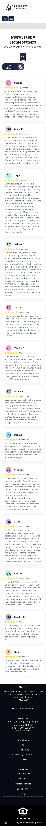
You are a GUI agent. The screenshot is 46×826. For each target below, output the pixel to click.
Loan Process (23, 779)
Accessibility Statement (23, 755)
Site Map (23, 760)
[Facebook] (18, 818)
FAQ (23, 794)
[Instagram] (21, 818)
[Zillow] (29, 818)
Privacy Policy (23, 749)
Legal (23, 744)
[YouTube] (25, 818)
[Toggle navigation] (11, 18)
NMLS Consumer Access (23, 708)
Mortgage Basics (23, 784)
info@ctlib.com (23, 731)
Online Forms (23, 789)
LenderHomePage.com (31, 823)
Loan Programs (23, 774)
